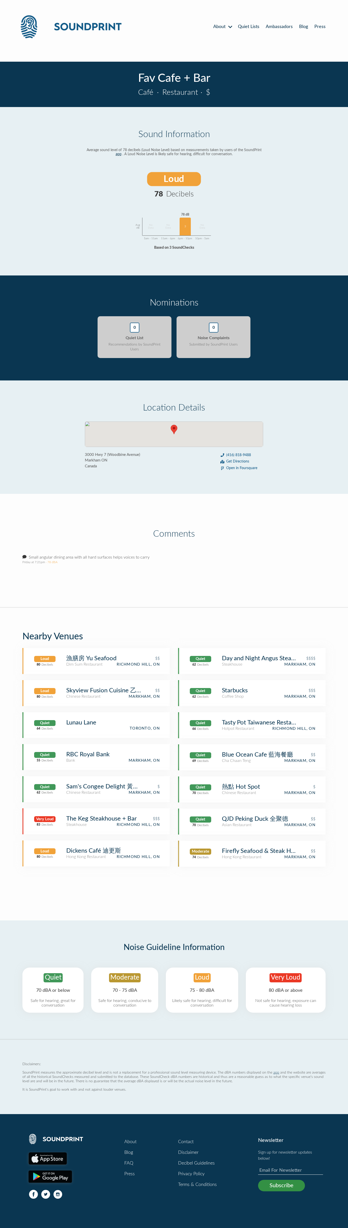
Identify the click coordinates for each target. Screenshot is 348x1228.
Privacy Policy (191, 1174)
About (220, 26)
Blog (303, 26)
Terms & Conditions (197, 1184)
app (119, 154)
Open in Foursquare (241, 468)
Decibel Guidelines (196, 1163)
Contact (186, 1142)
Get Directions (237, 461)
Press (320, 26)
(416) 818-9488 (238, 455)
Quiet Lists (248, 26)
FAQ (128, 1163)
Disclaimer (188, 1152)
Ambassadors (279, 26)
